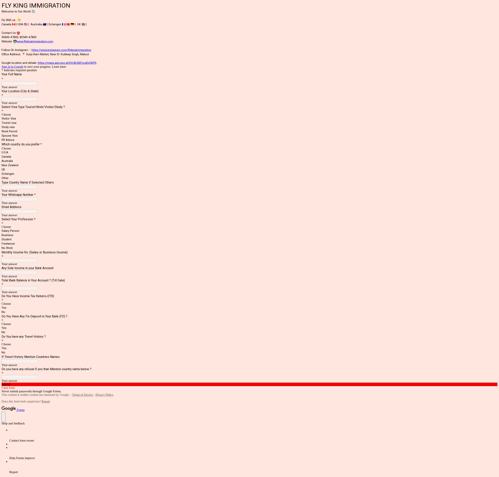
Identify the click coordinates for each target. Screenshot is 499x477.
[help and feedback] (3, 417)
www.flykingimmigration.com (35, 41)
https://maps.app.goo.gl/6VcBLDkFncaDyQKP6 (67, 63)
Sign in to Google (12, 66)
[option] (249, 114)
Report (46, 401)
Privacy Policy (104, 394)
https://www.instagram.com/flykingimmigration (61, 50)
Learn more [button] (59, 66)
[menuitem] (253, 435)
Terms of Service (82, 394)
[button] (249, 384)
